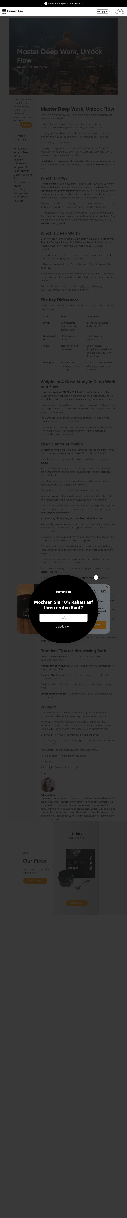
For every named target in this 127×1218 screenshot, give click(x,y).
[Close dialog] (96, 577)
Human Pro (15, 11)
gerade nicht (63, 626)
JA (63, 618)
